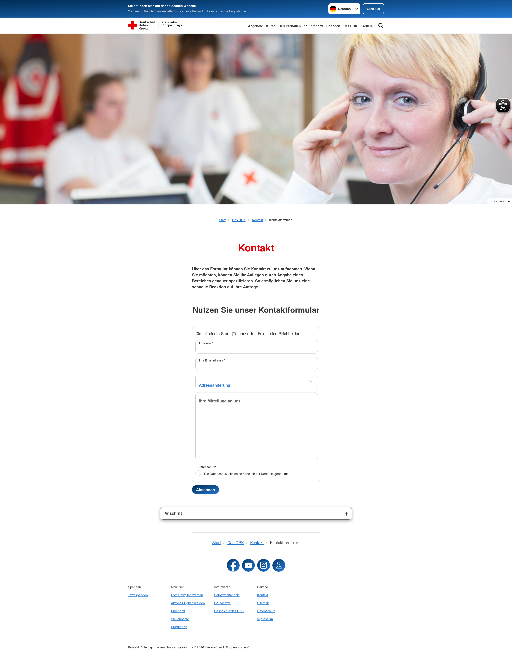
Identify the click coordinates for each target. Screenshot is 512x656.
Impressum (265, 619)
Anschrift (173, 513)
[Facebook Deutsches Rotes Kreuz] (233, 565)
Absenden (205, 489)
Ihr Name (206, 343)
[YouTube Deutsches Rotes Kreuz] (248, 565)
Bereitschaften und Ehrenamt (301, 26)
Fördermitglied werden (187, 595)
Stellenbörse (180, 619)
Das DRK (350, 26)
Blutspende (179, 627)
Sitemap (263, 603)
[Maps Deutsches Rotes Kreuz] (278, 565)
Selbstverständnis (227, 595)
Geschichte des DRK (229, 611)
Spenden (333, 26)
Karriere (367, 26)
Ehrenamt (178, 611)
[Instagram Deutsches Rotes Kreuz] (263, 565)
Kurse (270, 26)
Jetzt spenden (138, 595)
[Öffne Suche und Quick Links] (381, 25)
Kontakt (262, 595)
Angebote (255, 26)
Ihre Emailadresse (212, 360)
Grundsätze (222, 603)
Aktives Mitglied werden (188, 603)
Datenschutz (208, 467)
